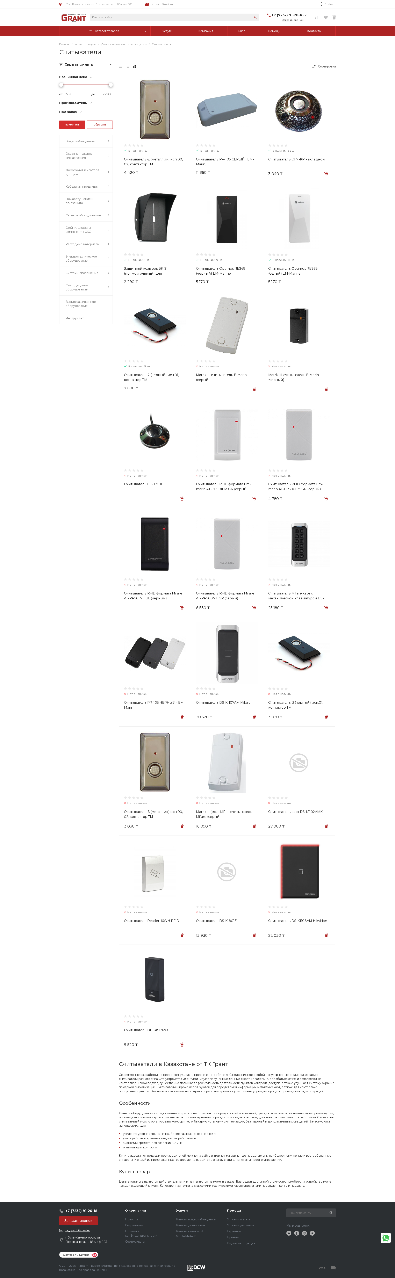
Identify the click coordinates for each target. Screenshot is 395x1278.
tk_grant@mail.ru (162, 4)
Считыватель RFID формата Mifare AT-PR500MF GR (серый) (225, 595)
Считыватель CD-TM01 (143, 484)
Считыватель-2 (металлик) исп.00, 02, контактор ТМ (153, 161)
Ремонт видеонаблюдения (196, 1219)
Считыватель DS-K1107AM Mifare (223, 703)
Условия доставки (240, 1225)
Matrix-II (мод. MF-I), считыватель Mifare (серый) (224, 814)
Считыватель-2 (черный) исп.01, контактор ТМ (151, 377)
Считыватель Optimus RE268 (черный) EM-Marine (220, 271)
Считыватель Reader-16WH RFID (151, 921)
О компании (135, 1210)
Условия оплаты (239, 1219)
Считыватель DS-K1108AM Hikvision (297, 921)
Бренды (233, 1237)
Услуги (182, 1210)
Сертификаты (135, 1241)
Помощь (234, 1210)
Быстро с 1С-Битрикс (76, 1255)
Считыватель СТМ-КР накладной (296, 159)
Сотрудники (134, 1225)
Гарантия (234, 1231)
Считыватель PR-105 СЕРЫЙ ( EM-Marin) (225, 161)
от (61, 94)
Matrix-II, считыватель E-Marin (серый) (221, 377)
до (93, 94)
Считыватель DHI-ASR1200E (148, 1030)
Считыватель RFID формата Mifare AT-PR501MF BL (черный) (153, 595)
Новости (131, 1219)
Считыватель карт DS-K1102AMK (295, 812)
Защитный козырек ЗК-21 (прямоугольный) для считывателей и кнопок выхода (151, 273)
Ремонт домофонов (191, 1225)
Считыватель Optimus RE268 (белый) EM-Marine (293, 271)
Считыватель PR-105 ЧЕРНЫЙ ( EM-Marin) (154, 705)
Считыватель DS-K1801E (216, 921)
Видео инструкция (241, 1243)
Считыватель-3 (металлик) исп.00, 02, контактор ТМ (153, 814)
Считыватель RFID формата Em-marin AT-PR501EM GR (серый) (223, 486)
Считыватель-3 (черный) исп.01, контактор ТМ (295, 705)
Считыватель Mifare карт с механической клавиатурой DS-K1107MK (296, 598)
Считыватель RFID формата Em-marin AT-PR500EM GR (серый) (295, 486)
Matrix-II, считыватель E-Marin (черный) (293, 377)
